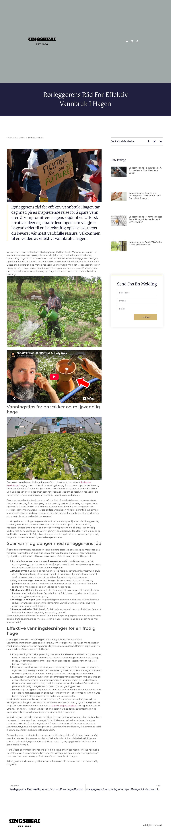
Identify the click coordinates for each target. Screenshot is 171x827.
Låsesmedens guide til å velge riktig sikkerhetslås (145, 243)
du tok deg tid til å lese (64, 705)
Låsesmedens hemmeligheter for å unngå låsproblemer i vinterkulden (145, 219)
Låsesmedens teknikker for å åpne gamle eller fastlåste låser (145, 170)
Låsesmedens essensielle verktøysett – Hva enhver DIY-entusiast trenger (145, 195)
